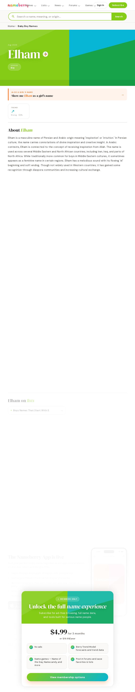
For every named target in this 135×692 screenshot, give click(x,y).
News (58, 5)
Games (89, 5)
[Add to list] (45, 54)
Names (29, 5)
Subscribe (118, 5)
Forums (73, 5)
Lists (44, 5)
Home (11, 26)
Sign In (100, 5)
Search (119, 16)
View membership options (67, 677)
